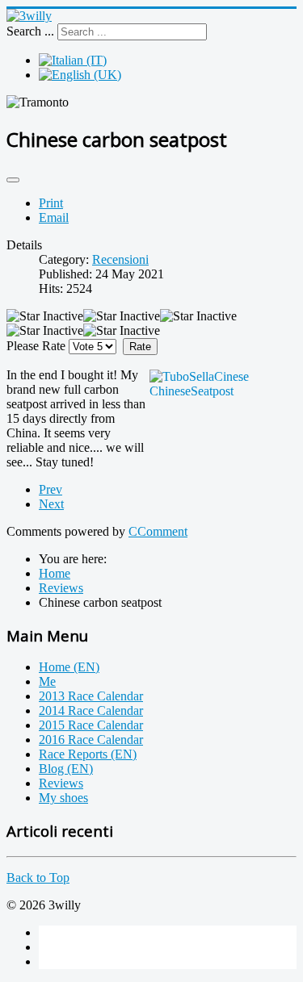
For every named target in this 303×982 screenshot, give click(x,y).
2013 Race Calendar (91, 696)
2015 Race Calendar (91, 725)
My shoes (63, 797)
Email (54, 217)
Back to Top (37, 877)
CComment (157, 531)
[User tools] (12, 180)
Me (47, 681)
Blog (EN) (66, 768)
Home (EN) (69, 667)
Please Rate (35, 346)
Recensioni (120, 259)
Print (51, 203)
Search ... (30, 31)
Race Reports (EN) (88, 754)
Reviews (61, 783)
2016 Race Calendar (91, 739)
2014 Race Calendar (91, 710)
